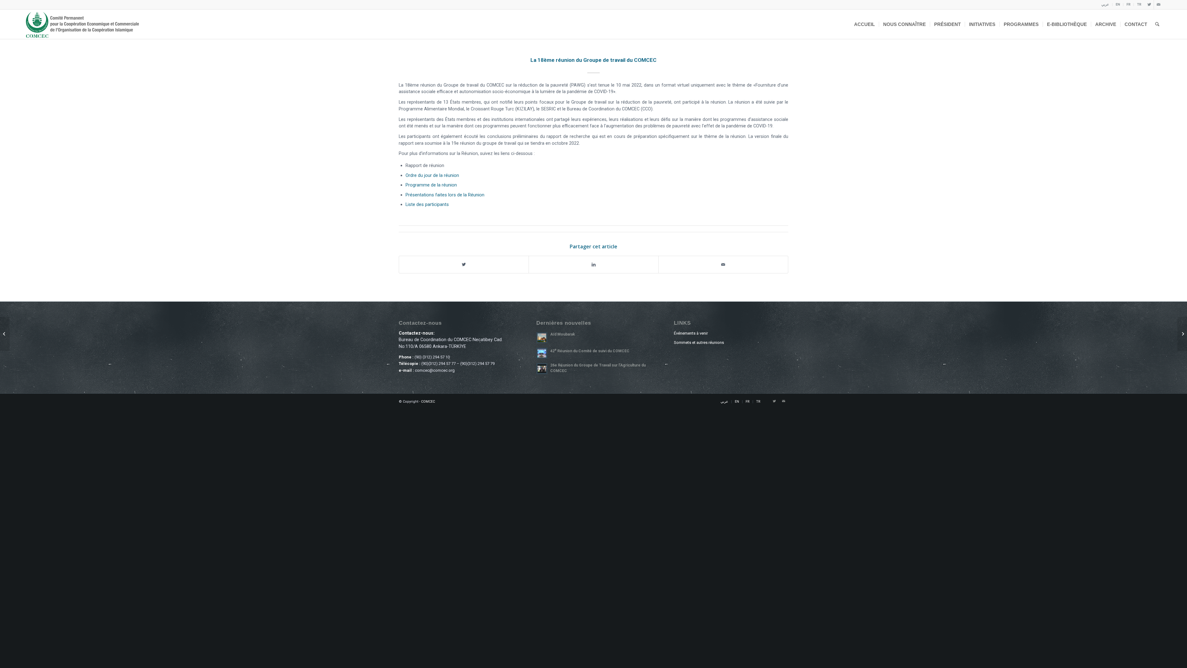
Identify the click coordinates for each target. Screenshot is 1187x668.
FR (1128, 4)
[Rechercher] (1157, 24)
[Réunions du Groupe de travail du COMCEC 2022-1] (5, 334)
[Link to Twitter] (1149, 4)
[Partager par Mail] (723, 264)
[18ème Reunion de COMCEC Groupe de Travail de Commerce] (1182, 334)
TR (1139, 4)
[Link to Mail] (1158, 4)
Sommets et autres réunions (699, 342)
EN (1118, 4)
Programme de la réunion (431, 185)
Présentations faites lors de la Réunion (445, 195)
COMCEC (428, 402)
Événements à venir (691, 333)
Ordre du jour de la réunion (432, 175)
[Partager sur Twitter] (464, 264)
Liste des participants (427, 204)
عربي (1105, 4)
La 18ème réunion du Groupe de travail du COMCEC (593, 60)
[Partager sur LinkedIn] (593, 264)
